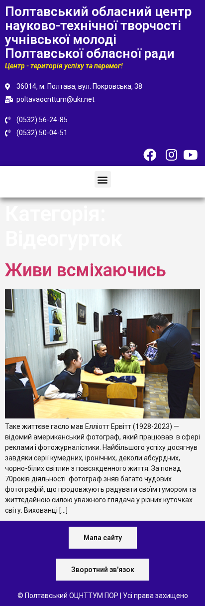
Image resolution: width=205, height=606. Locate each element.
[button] (103, 179)
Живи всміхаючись (85, 270)
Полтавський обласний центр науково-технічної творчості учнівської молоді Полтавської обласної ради (98, 32)
